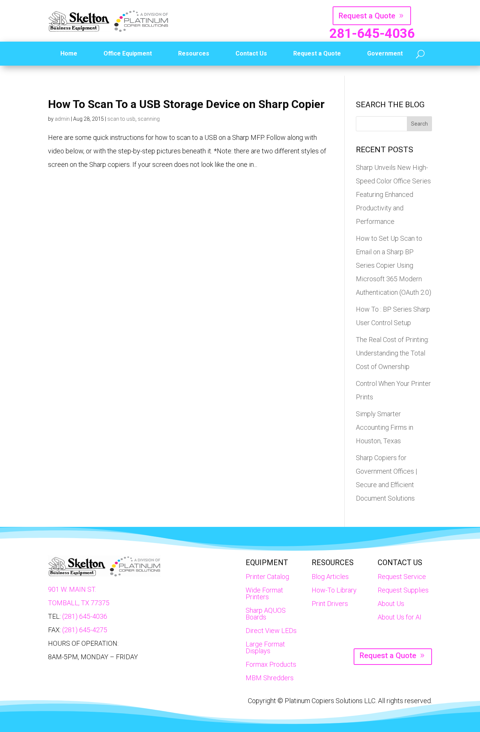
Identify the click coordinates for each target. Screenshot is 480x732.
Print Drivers (330, 604)
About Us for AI (400, 617)
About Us (391, 604)
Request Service (402, 576)
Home (68, 53)
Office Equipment (128, 53)
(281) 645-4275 (84, 630)
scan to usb (121, 119)
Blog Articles (330, 576)
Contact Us (251, 53)
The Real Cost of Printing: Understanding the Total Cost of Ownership (392, 353)
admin (62, 119)
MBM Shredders (270, 678)
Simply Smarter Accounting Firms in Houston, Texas (384, 427)
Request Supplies (403, 590)
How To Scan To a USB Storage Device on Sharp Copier (186, 104)
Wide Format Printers (264, 593)
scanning (149, 119)
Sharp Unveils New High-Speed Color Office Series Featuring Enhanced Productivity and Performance (393, 194)
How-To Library (334, 590)
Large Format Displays (265, 647)
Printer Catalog (267, 576)
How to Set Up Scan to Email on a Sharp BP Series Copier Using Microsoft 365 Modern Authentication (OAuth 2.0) (393, 265)
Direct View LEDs (271, 630)
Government (385, 53)
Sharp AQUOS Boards (266, 613)
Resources (193, 53)
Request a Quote (367, 15)
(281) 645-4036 (84, 616)
